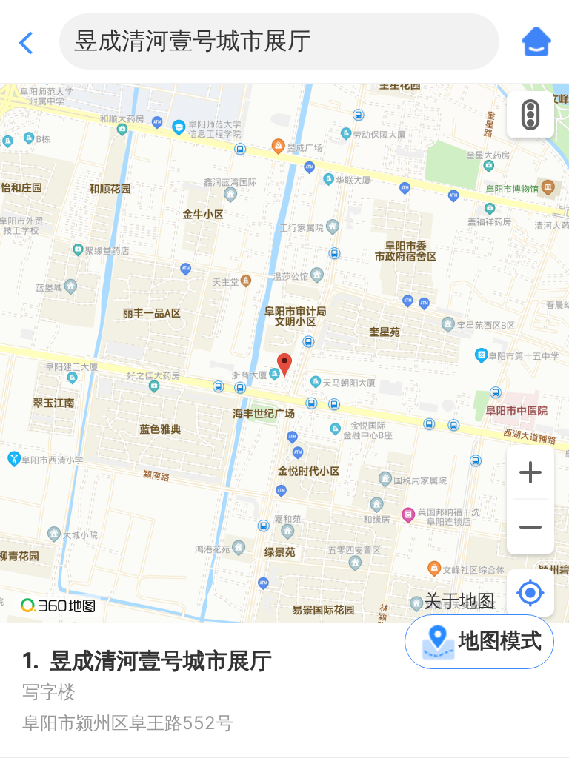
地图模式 (500, 640)
